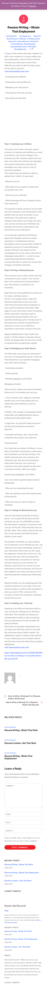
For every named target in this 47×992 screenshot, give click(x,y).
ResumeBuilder (29, 44)
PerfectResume (17, 44)
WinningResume (20, 49)
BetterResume (12, 39)
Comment (10, 786)
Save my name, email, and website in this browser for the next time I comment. (22, 839)
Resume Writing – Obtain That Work (21, 730)
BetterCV (37, 36)
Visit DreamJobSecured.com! (16, 71)
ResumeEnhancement (18, 47)
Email (9, 822)
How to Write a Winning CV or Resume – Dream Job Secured (24, 697)
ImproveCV (12, 41)
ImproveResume (23, 41)
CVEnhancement (33, 39)
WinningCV (32, 47)
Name (8, 814)
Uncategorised (25, 36)
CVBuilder (22, 39)
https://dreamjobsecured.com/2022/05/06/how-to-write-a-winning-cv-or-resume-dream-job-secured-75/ (23, 656)
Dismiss (33, 6)
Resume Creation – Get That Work (20, 743)
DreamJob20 (11, 36)
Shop (6, 911)
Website (9, 831)
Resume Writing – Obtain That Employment (21, 873)
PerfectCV (34, 41)
